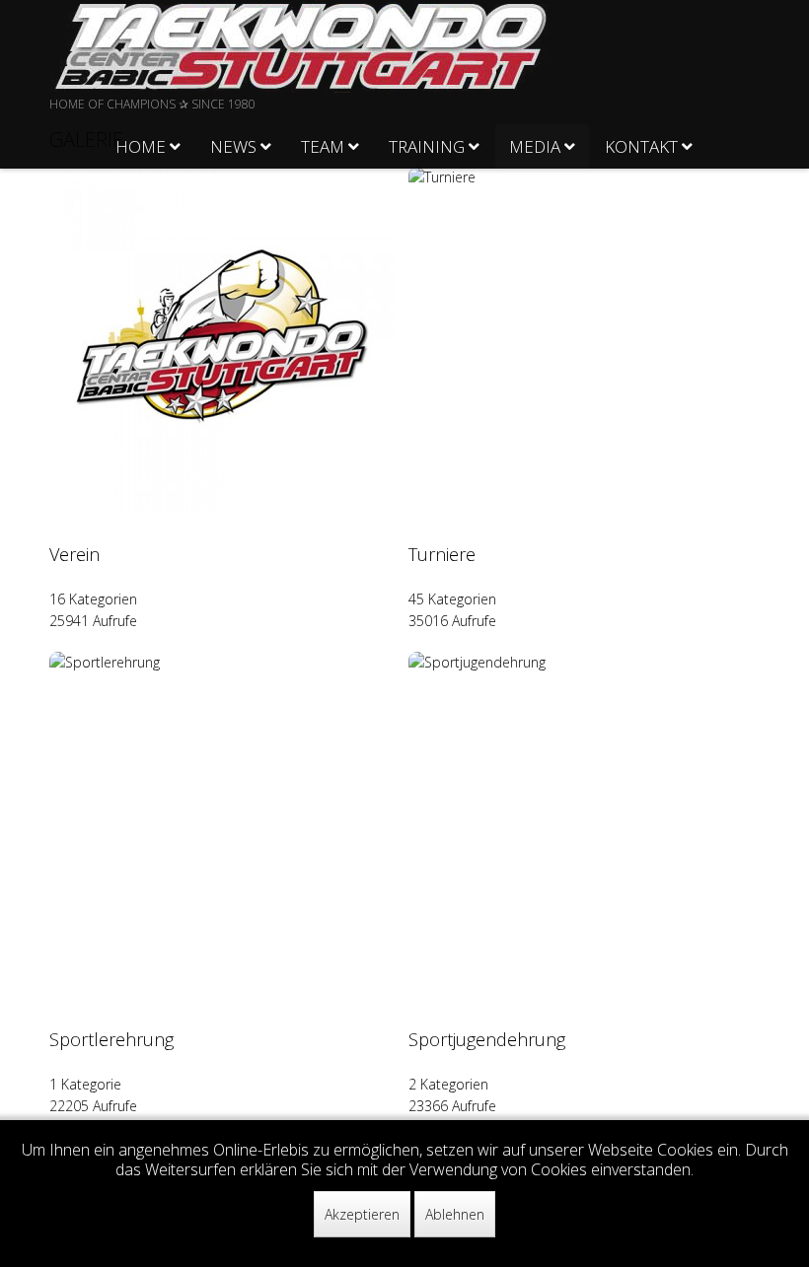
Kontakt (641, 146)
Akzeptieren (362, 1214)
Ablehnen (454, 1214)
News (233, 146)
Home (140, 146)
